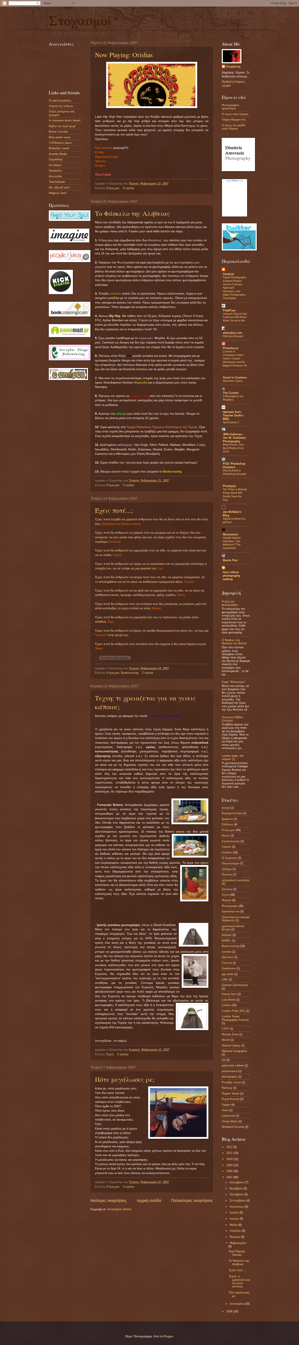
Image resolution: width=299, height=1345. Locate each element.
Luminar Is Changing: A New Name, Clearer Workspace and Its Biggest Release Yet (235, 358)
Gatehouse (229, 968)
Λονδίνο (227, 852)
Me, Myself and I (59, 187)
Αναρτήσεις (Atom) (119, 1209)
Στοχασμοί (80, 20)
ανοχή (226, 807)
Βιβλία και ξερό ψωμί (62, 126)
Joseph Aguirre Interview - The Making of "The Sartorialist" (232, 543)
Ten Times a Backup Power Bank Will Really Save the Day (235, 494)
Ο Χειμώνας (229, 858)
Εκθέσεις (227, 824)
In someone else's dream (65, 120)
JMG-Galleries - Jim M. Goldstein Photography (234, 438)
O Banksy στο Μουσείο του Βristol (234, 641)
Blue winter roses (60, 137)
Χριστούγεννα (230, 911)
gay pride (227, 974)
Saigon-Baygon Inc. (234, 119)
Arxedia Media (58, 154)
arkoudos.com (232, 332)
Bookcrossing (129, 672)
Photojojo (229, 486)
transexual (228, 1115)
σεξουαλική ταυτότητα (236, 880)
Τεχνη (110, 1054)
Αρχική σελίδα (149, 1200)
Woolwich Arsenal (233, 1126)
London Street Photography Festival (235, 1018)
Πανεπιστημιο (230, 863)
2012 (229, 1147)
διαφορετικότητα (232, 813)
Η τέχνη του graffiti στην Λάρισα (233, 127)
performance (229, 1071)
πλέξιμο (227, 869)
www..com (234, 180)
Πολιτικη (227, 874)
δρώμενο (227, 819)
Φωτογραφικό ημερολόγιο (230, 106)
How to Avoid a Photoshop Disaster (234, 472)
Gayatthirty (56, 159)
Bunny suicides (58, 131)
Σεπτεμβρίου (238, 1200)
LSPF (225, 1028)
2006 (229, 1311)
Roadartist (55, 170)
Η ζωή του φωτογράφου (230, 603)
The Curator (231, 392)
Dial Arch (227, 957)
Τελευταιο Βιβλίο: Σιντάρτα (233, 719)
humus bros (229, 994)
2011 (229, 1153)
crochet (226, 951)
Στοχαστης (233, 66)
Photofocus (230, 348)
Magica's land (57, 193)
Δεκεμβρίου (237, 1182)
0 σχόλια (128, 188)
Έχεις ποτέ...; (114, 510)
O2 (223, 1060)
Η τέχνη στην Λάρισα (235, 114)
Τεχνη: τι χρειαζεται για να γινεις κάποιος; (239, 1281)
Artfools (227, 935)
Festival (227, 963)
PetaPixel (229, 310)
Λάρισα (226, 846)
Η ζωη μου (112, 188)
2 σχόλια (147, 672)
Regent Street (230, 1093)
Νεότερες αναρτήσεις (108, 1200)
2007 (229, 1177)
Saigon (226, 1104)
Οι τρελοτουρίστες (60, 100)
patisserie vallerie (233, 1065)
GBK (225, 979)
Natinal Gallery (231, 1045)
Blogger (168, 1336)
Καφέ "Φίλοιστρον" (234, 682)
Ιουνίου (235, 1218)
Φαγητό (226, 900)
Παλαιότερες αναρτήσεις (192, 1200)
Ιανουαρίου (237, 1303)
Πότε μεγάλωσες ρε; (125, 1079)
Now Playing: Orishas (124, 54)
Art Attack (55, 165)
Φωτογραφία (230, 906)
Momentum (230, 534)
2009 (229, 1165)
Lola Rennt (228, 999)
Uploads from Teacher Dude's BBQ (233, 415)
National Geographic (234, 1051)
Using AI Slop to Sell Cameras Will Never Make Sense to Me (235, 317)
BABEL (226, 940)
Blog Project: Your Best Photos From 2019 (233, 448)
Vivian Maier (229, 1121)
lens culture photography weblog (231, 575)
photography (229, 1076)
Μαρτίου (235, 1236)
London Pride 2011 (233, 1011)
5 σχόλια (128, 485)
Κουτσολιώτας (231, 841)
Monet (226, 1039)
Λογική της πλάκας (61, 106)
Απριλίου (236, 1230)
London (226, 1005)
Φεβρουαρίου (238, 1243)
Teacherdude (57, 181)
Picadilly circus (231, 1082)
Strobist (228, 274)
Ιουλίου (235, 1212)
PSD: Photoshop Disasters (234, 465)
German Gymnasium (235, 985)
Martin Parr (230, 560)
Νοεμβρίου (237, 1188)
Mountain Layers (233, 380)
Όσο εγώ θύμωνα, (233, 336)
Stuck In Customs (235, 377)
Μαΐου (234, 1224)
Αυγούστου (237, 1206)
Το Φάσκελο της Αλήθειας (132, 213)
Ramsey (227, 1087)
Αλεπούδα (55, 176)
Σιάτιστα (227, 889)
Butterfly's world (59, 148)
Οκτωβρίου (237, 1194)
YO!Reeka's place (60, 142)
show (225, 1110)
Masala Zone (230, 1034)
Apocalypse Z (231, 422)
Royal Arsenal (230, 1099)
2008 (229, 1171)
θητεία (226, 835)
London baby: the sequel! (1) (233, 757)
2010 (229, 1159)
